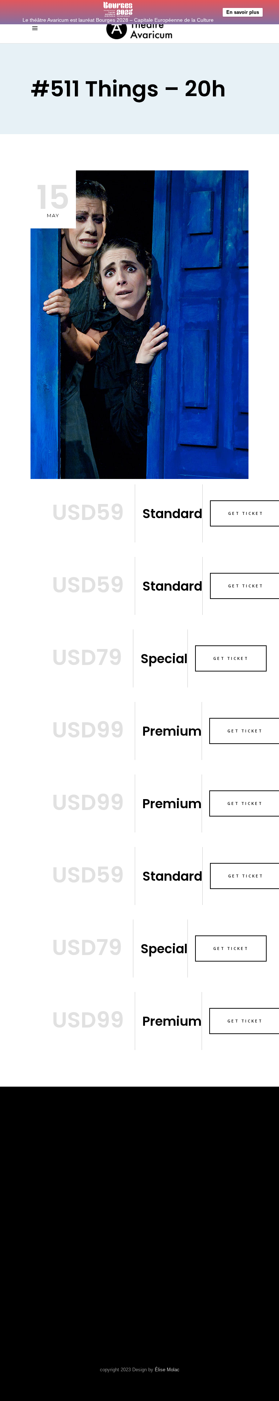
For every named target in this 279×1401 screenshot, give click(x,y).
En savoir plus (242, 12)
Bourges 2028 (167, 1211)
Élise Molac (167, 1369)
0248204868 (49, 1276)
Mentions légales (175, 1200)
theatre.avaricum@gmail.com (80, 1285)
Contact (158, 1190)
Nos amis (159, 1179)
